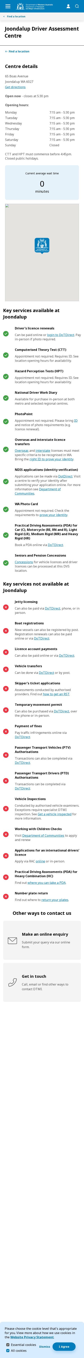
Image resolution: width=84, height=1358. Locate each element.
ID (76, 420)
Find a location (14, 16)
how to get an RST (56, 694)
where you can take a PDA (47, 883)
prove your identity (53, 515)
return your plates (54, 900)
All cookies (19, 1350)
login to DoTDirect (60, 335)
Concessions (24, 562)
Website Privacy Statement (32, 1337)
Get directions (15, 87)
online (40, 861)
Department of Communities (43, 835)
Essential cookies (23, 1344)
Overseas (22, 450)
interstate (43, 450)
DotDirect (65, 476)
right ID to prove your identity (51, 459)
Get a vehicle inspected (54, 814)
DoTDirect (55, 545)
